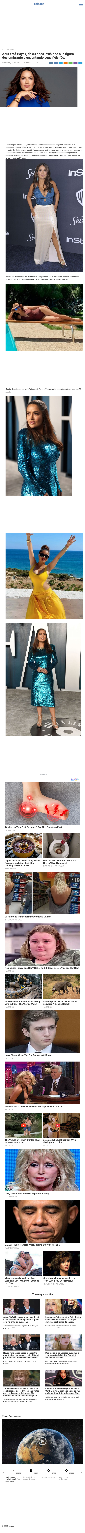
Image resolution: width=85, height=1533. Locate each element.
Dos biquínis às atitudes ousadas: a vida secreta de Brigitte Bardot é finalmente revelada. (62, 1355)
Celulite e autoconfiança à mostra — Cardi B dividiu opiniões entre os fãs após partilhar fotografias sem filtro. (62, 1391)
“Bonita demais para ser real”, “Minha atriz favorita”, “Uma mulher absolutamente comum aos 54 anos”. (43, 390)
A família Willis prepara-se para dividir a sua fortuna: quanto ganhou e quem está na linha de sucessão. (21, 1319)
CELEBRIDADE (35, 63)
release (39, 4)
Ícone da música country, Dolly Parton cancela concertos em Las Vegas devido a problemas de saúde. (63, 1319)
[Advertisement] (42, 26)
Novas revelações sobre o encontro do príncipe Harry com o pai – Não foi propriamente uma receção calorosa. (21, 1355)
